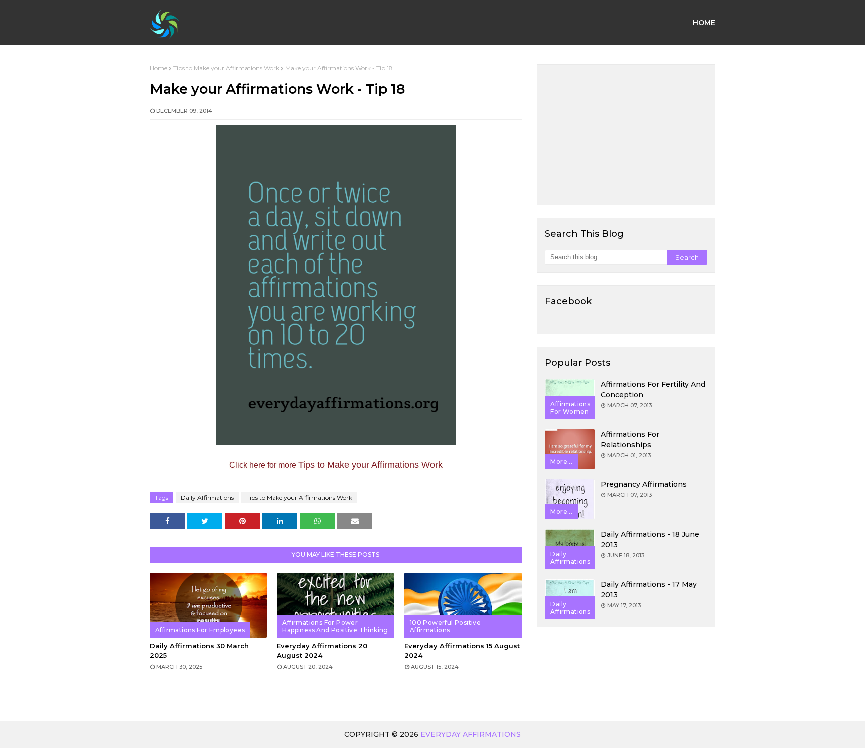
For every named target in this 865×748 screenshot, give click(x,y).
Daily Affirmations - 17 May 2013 (649, 589)
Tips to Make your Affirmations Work (226, 68)
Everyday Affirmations (470, 734)
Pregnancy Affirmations (644, 484)
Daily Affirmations (207, 497)
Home (158, 68)
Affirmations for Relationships (630, 439)
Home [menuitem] (704, 22)
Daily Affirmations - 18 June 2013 (650, 539)
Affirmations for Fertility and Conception (653, 389)
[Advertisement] (626, 134)
